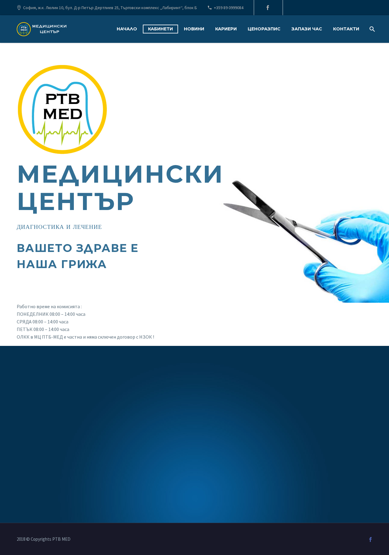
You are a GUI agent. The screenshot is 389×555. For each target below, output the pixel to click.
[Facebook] (267, 7)
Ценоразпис (264, 29)
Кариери (226, 29)
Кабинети (160, 29)
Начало (127, 29)
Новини (194, 29)
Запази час (306, 29)
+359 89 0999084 (228, 7)
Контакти (346, 29)
